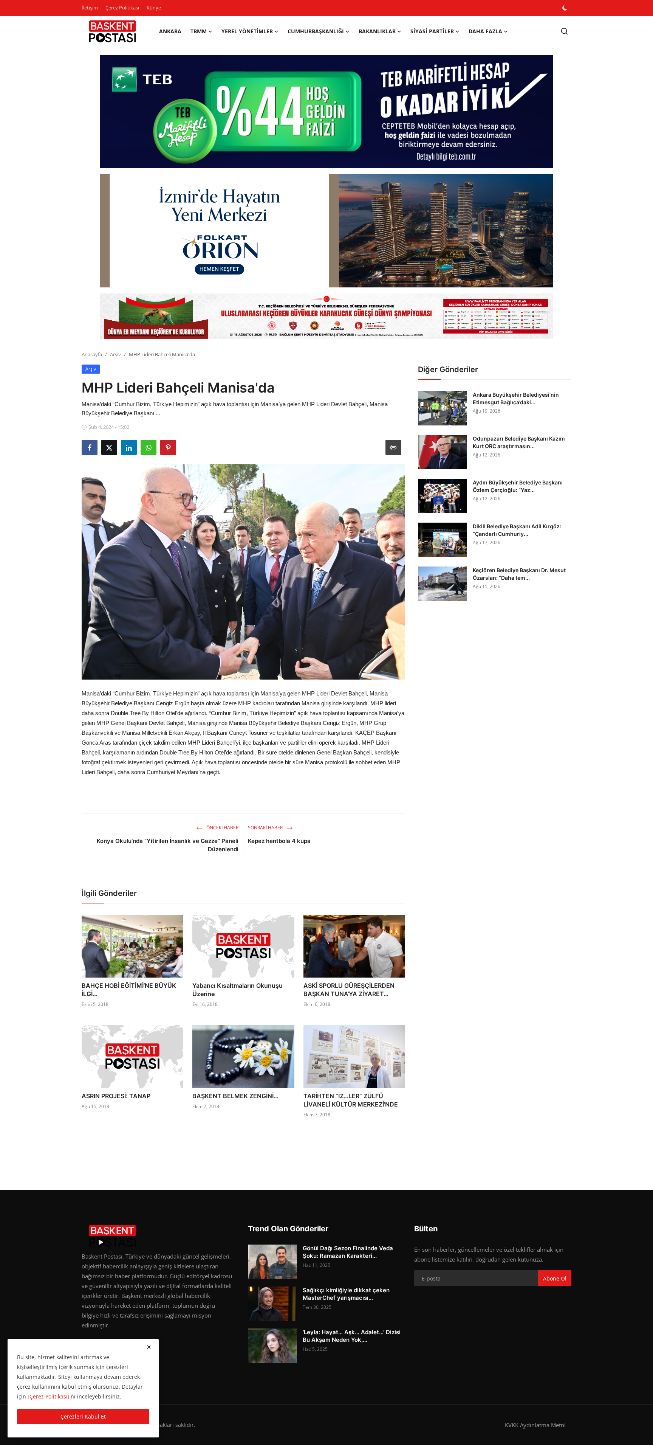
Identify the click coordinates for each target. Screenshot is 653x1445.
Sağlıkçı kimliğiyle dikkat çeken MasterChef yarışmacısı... (346, 1294)
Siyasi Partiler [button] (432, 31)
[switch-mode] (565, 8)
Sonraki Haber (266, 827)
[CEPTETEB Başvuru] (326, 111)
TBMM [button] (198, 31)
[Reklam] (326, 316)
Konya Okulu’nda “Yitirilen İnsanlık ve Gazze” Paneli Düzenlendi (167, 845)
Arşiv (115, 354)
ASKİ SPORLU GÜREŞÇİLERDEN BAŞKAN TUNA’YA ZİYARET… (349, 990)
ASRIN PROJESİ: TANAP (116, 1096)
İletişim (90, 7)
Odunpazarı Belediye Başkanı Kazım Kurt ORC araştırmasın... (519, 442)
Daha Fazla (485, 31)
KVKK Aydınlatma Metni (535, 1425)
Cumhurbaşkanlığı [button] (316, 31)
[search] (564, 31)
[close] (149, 1347)
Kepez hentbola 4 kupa (279, 840)
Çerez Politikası (122, 7)
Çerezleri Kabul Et (83, 1416)
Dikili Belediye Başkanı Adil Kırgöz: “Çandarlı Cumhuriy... (517, 530)
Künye (154, 7)
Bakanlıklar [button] (377, 31)
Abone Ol (554, 1278)
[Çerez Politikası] (49, 1396)
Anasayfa (92, 354)
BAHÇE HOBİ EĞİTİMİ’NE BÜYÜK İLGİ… (129, 990)
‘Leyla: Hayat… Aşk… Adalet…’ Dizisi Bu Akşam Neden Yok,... (352, 1336)
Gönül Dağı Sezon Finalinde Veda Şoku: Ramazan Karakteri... (348, 1252)
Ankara (170, 31)
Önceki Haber (221, 827)
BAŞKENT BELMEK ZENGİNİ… (235, 1096)
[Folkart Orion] (326, 230)
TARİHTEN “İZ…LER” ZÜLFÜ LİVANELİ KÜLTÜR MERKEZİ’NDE (350, 1100)
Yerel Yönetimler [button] (247, 31)
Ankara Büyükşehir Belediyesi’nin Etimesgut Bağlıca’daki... (516, 398)
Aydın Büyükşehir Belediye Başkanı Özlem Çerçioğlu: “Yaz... (518, 486)
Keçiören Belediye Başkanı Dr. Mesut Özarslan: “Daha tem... (519, 574)
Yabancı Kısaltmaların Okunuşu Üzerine (237, 990)
